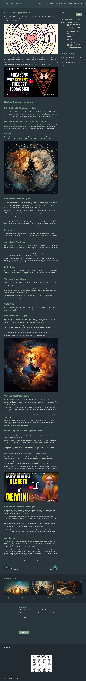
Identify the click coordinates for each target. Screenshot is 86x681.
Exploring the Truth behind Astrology (40, 597)
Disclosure (18, 645)
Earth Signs (69, 36)
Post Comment (24, 632)
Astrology (44, 3)
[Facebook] (11, 560)
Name (22, 612)
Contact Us (76, 3)
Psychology (64, 3)
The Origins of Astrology (67, 65)
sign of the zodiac (16, 111)
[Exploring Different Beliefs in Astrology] (16, 588)
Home (40, 3)
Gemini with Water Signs (72, 41)
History (51, 3)
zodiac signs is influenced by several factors (19, 126)
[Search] (81, 3)
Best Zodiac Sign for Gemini (70, 22)
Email (38, 612)
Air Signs (69, 30)
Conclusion (69, 48)
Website (54, 612)
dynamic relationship (37, 447)
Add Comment (23, 617)
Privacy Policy (33, 645)
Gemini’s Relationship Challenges (74, 47)
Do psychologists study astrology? (69, 60)
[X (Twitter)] (24, 560)
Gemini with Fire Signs (71, 34)
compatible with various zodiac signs (40, 125)
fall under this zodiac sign (29, 114)
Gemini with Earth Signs (72, 38)
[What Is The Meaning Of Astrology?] (69, 588)
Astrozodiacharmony (12, 4)
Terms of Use (7, 647)
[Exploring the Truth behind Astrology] (43, 588)
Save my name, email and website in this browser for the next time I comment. (36, 628)
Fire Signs (69, 33)
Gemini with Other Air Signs (73, 31)
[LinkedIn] (51, 560)
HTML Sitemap (26, 645)
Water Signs (69, 39)
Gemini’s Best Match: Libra (72, 42)
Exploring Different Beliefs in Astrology (70, 64)
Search (62, 12)
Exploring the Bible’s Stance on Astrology (71, 62)
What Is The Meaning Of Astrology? (66, 597)
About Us (70, 3)
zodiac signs (14, 399)
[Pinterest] (37, 560)
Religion (58, 3)
